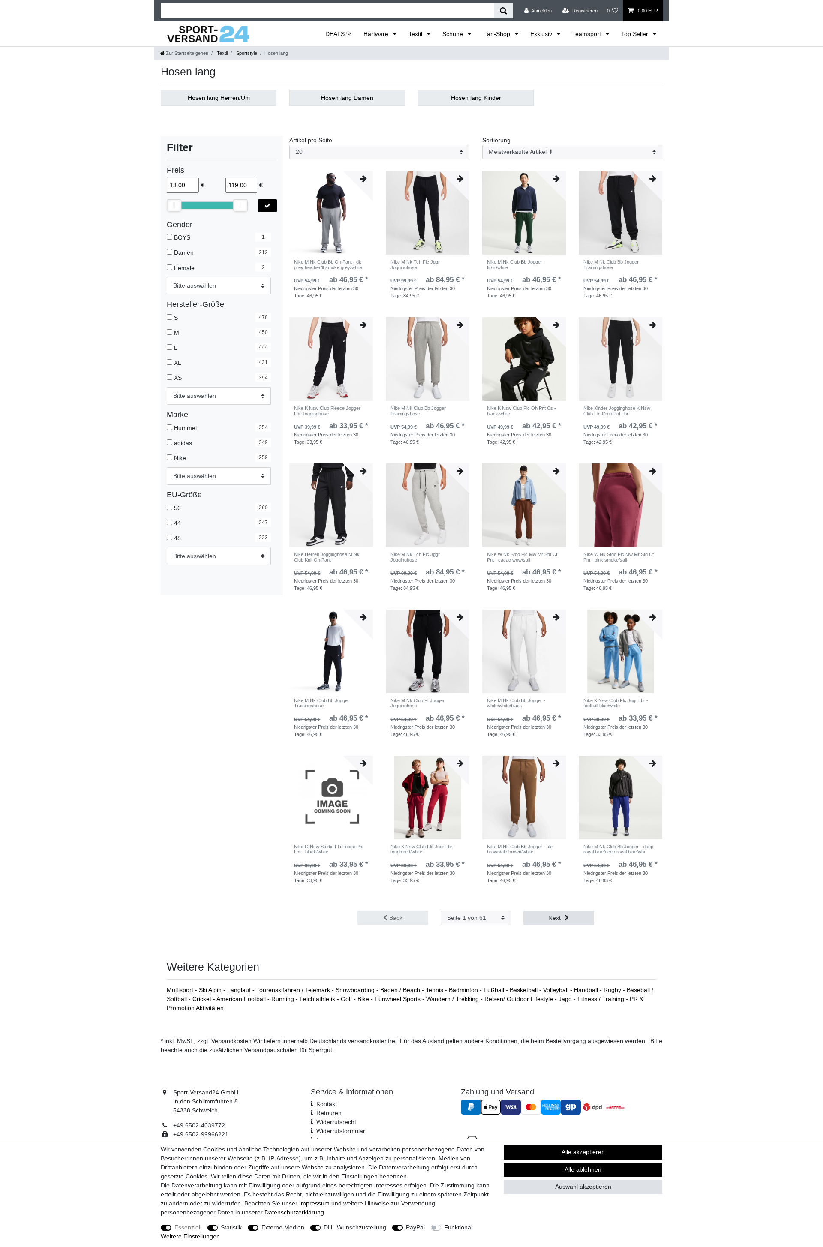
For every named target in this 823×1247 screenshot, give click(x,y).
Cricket (202, 998)
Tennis (435, 989)
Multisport (181, 989)
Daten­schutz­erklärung (294, 1212)
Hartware (376, 33)
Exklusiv (542, 33)
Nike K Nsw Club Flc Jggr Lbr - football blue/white (615, 703)
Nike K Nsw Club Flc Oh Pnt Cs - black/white (521, 411)
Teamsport (587, 33)
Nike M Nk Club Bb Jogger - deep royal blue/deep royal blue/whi (618, 849)
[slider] (174, 205)
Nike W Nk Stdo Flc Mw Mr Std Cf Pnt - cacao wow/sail (522, 557)
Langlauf (239, 989)
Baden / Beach (401, 989)
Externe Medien (282, 1227)
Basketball (524, 989)
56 (177, 507)
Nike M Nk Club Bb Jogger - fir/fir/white (516, 264)
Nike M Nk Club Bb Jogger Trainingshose (611, 264)
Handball (587, 989)
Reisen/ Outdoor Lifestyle (519, 998)
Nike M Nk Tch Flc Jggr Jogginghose (415, 264)
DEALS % (338, 33)
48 (177, 538)
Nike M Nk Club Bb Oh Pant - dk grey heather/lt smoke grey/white (328, 264)
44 (177, 522)
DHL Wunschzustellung (355, 1227)
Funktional (458, 1227)
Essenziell (187, 1227)
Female (184, 267)
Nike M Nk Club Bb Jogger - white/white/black (516, 703)
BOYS (182, 237)
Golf (347, 998)
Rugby (613, 989)
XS (178, 377)
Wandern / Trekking (453, 998)
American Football (241, 998)
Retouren (329, 1112)
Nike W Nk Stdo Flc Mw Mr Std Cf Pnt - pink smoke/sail (618, 557)
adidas (183, 442)
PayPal (415, 1227)
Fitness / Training (601, 998)
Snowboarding (356, 989)
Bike (364, 998)
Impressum (314, 1203)
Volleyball (556, 989)
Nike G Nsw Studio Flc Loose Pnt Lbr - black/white (328, 849)
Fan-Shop (497, 33)
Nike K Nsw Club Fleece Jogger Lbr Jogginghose (327, 411)
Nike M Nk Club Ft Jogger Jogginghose (417, 703)
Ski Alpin (211, 989)
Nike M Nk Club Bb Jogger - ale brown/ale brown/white (520, 849)
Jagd (566, 998)
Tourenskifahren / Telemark (294, 989)
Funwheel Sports (398, 998)
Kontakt (326, 1103)
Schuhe (453, 33)
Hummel (185, 427)
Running (283, 998)
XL (177, 362)
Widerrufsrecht (336, 1121)
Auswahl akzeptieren (583, 1186)
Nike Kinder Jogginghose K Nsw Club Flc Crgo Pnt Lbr (616, 411)
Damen (184, 252)
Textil (416, 33)
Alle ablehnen (583, 1169)
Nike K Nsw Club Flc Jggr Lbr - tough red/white (422, 849)
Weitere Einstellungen (190, 1236)
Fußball (495, 989)
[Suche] (503, 10)
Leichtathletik (318, 998)
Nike (180, 457)
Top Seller (635, 33)
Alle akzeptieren (583, 1151)
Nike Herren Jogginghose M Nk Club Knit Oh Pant (327, 557)
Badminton (464, 989)
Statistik (231, 1227)
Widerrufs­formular (340, 1130)
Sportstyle (246, 53)
